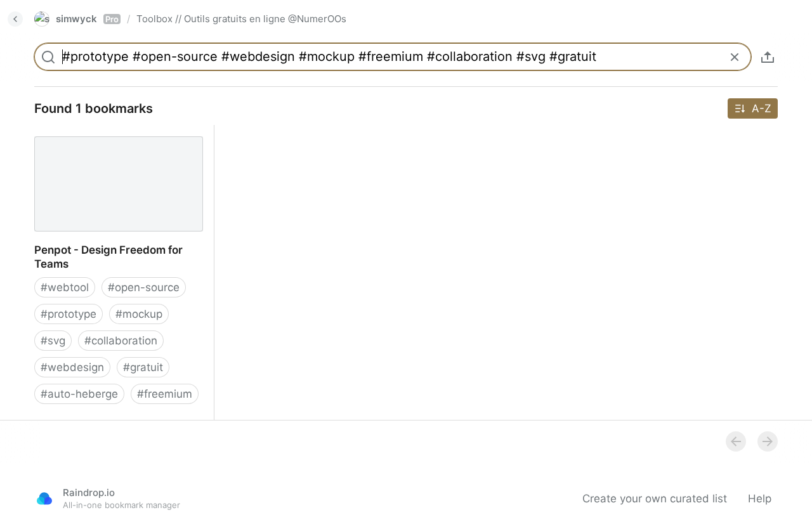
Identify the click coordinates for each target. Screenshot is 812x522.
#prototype (68, 314)
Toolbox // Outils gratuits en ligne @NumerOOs (241, 19)
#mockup (138, 314)
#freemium (164, 394)
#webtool (65, 287)
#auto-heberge (79, 394)
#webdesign (72, 367)
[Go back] (15, 19)
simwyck (87, 19)
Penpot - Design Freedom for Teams (116, 132)
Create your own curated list (654, 498)
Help (759, 498)
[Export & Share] (767, 57)
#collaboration (120, 340)
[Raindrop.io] (44, 498)
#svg (53, 340)
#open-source (144, 287)
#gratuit (143, 367)
